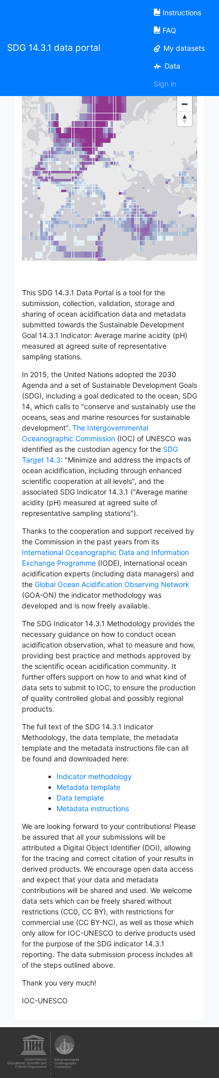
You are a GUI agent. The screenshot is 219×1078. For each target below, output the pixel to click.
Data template (80, 797)
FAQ (169, 30)
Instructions (181, 12)
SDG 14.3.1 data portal (53, 47)
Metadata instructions (93, 808)
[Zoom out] (184, 104)
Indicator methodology (94, 776)
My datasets (183, 48)
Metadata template (88, 787)
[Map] (109, 178)
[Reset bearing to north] (184, 118)
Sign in (165, 83)
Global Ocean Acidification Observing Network (112, 584)
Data (171, 65)
